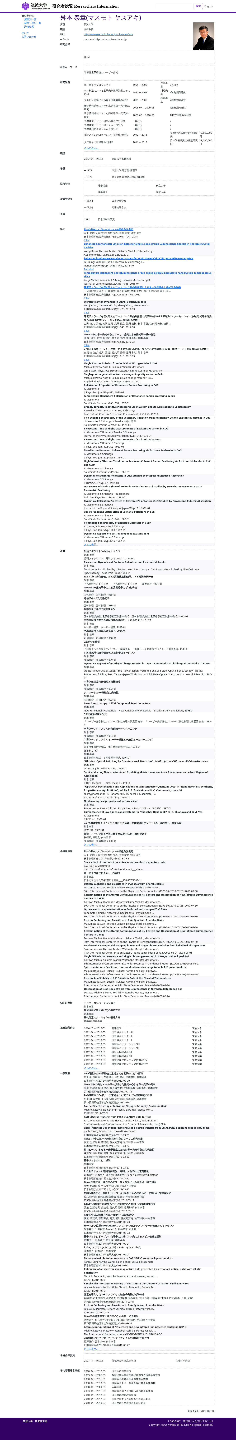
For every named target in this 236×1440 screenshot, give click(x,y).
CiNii (86, 240)
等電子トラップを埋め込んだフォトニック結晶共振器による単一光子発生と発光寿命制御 (132, 287)
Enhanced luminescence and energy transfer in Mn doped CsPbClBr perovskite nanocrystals (138, 258)
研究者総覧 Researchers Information (85, 6)
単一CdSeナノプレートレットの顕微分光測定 (108, 229)
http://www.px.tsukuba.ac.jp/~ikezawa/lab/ (108, 34)
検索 (198, 6)
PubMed (89, 269)
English (208, 6)
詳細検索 (29, 26)
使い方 (25, 32)
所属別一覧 (30, 19)
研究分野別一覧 (32, 22)
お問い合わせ (29, 36)
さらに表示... (91, 148)
